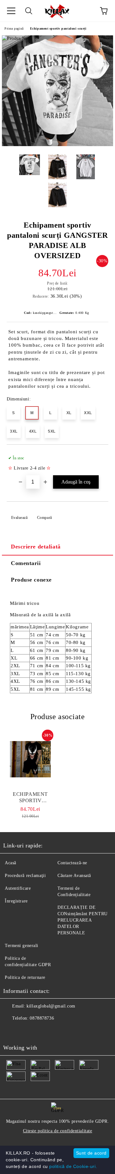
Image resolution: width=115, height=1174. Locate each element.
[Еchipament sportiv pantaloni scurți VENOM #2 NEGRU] (30, 759)
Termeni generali (21, 945)
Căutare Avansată (74, 875)
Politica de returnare (25, 977)
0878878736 (42, 1018)
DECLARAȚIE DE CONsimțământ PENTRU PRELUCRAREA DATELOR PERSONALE (82, 920)
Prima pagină (14, 28)
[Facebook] (11, 1031)
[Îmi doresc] (99, 455)
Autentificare (18, 888)
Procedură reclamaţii (25, 875)
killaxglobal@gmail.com (51, 1006)
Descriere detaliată (36, 546)
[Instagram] (25, 1031)
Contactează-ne (72, 862)
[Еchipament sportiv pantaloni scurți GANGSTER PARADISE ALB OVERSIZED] (57, 144)
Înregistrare (16, 901)
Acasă (10, 862)
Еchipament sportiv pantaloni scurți (58, 28)
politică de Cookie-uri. (73, 1166)
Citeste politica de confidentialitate (57, 1130)
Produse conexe (31, 579)
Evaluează (19, 517)
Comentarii (26, 563)
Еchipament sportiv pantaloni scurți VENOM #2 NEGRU (30, 797)
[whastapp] (39, 1031)
